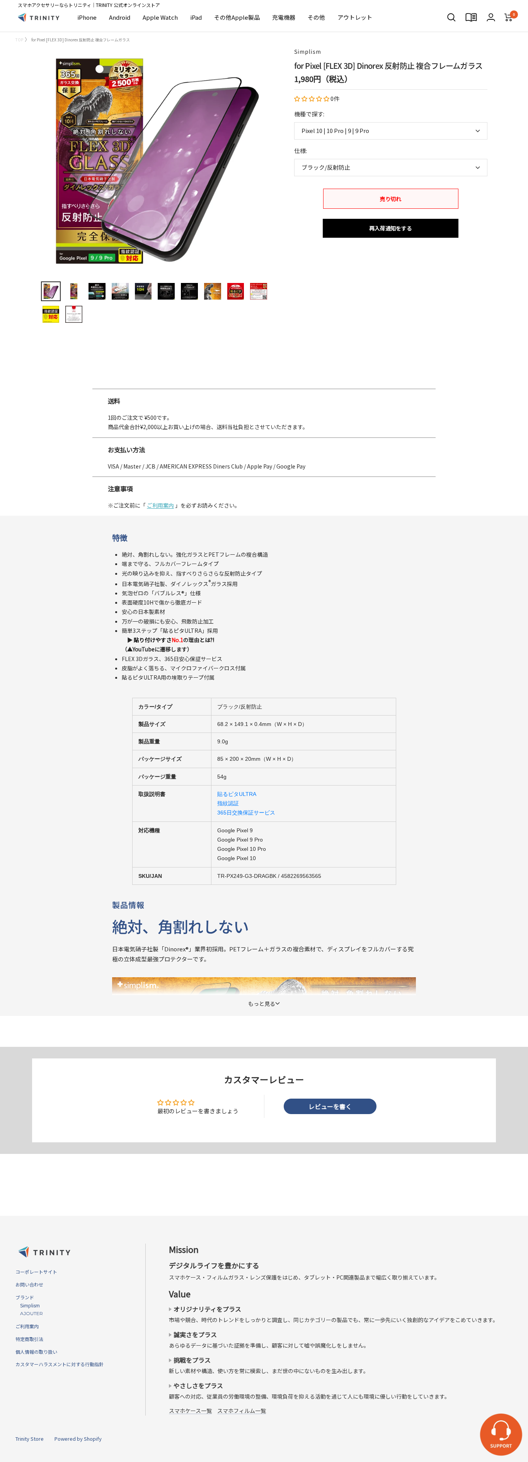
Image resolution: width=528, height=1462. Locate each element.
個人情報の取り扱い (36, 1351)
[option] (264, 385)
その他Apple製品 (237, 17)
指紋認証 (228, 803)
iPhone (87, 17)
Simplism (307, 51)
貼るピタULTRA (236, 794)
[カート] (508, 17)
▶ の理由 (168, 640)
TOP (19, 40)
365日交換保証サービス (246, 812)
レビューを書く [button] (330, 1106)
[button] (312, 98)
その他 (316, 17)
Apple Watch (160, 17)
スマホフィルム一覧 (241, 1410)
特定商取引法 (29, 1339)
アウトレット (354, 17)
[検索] (451, 17)
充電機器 (283, 17)
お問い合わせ (29, 1284)
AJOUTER (29, 1313)
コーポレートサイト (36, 1271)
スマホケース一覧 (190, 1410)
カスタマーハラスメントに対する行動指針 (59, 1364)
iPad (196, 17)
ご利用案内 (160, 505)
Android (119, 17)
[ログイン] (491, 17)
